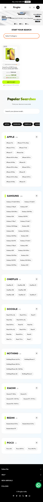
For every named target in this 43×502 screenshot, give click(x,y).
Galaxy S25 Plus (11, 236)
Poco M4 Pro (32, 448)
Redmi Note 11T (11, 428)
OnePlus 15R (21, 285)
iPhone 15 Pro (26, 167)
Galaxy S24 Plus (11, 255)
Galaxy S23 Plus (11, 265)
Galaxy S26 (10, 216)
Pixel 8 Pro (19, 334)
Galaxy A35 (10, 250)
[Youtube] (26, 496)
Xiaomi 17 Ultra (11, 394)
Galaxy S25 (24, 236)
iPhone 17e (9, 143)
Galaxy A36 (25, 226)
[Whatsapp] (29, 496)
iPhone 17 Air (23, 147)
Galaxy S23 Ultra (25, 260)
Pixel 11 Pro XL (10, 315)
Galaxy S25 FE (23, 216)
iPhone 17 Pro (10, 147)
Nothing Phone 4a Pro (13, 359)
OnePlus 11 (33, 295)
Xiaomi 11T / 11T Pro (29, 399)
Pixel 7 (29, 339)
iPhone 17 (9, 152)
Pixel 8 (29, 334)
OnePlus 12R (10, 295)
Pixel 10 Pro (10, 324)
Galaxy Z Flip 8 (11, 206)
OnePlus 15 (9, 285)
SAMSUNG (16, 124)
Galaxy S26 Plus (27, 211)
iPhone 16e (20, 152)
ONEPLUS (27, 124)
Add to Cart (11, 82)
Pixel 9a (29, 324)
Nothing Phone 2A (11, 374)
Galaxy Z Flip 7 (11, 221)
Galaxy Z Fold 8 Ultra (13, 202)
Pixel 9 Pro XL (10, 329)
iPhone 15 (22, 172)
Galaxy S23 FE (11, 260)
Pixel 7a (8, 339)
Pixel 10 (20, 324)
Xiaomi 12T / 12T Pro (12, 399)
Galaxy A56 (10, 231)
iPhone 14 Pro (26, 177)
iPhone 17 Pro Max (23, 143)
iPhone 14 (22, 181)
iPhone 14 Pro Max (12, 177)
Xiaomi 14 (23, 394)
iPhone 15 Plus (10, 172)
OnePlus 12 (22, 295)
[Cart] (38, 7)
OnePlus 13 (33, 285)
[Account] (34, 7)
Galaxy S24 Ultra (23, 250)
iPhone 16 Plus (10, 162)
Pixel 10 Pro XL (21, 320)
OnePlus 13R (22, 290)
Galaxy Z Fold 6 (25, 240)
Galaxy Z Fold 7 (25, 221)
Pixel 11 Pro (23, 315)
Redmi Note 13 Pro (12, 424)
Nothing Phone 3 (29, 359)
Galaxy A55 (24, 245)
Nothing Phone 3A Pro (13, 364)
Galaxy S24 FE (11, 240)
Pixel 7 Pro (19, 339)
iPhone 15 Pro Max (12, 167)
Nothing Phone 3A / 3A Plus (14, 369)
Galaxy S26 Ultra (11, 211)
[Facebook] (17, 496)
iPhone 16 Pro (26, 157)
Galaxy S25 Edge (11, 226)
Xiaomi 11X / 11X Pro (12, 403)
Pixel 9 (33, 329)
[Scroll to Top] (39, 491)
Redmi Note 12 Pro (28, 424)
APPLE (7, 124)
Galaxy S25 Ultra (23, 231)
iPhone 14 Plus (10, 181)
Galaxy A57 (24, 206)
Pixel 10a (9, 320)
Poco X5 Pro (20, 448)
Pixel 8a (8, 334)
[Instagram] (20, 496)
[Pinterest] (13, 496)
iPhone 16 (22, 162)
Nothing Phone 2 (27, 374)
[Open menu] (5, 7)
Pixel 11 (33, 315)
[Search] (30, 7)
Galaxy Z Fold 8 (29, 202)
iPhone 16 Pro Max (12, 157)
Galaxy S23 (24, 265)
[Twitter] (23, 496)
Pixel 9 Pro (23, 329)
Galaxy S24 (24, 255)
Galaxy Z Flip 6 (11, 245)
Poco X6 (9, 448)
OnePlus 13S (10, 290)
